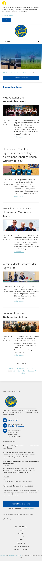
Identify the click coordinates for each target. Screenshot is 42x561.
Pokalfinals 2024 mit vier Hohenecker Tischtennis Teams (17, 212)
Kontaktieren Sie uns (21, 78)
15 (24, 371)
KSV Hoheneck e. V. (9, 73)
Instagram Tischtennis (10, 519)
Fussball (21, 530)
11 (36, 369)
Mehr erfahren (7, 15)
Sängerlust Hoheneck (21, 546)
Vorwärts (31, 371)
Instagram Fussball (7, 519)
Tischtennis (21, 543)
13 (14, 371)
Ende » (22, 373)
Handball (21, 533)
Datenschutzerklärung (14, 555)
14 (19, 371)
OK (6, 20)
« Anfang (11, 369)
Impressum (3, 555)
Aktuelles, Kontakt (22, 73)
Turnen (21, 537)
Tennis (21, 540)
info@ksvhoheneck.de (16, 426)
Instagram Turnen (4, 519)
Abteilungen (30, 508)
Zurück (21, 369)
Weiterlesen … (19, 137)
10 (32, 369)
